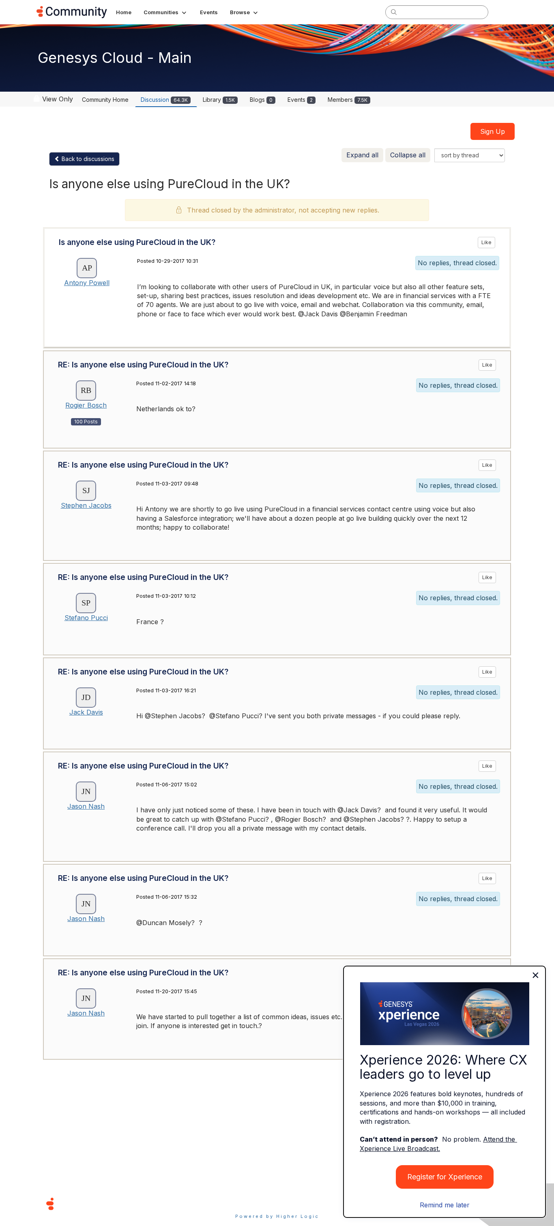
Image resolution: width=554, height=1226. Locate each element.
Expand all (362, 155)
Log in (507, 12)
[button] (165, 12)
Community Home (105, 99)
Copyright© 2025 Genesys (105, 1203)
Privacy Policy (303, 1203)
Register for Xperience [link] (444, 1176)
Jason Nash (86, 806)
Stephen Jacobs (86, 505)
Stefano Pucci (86, 618)
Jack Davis (86, 712)
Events (300, 99)
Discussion (164, 99)
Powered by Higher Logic (277, 1216)
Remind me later (445, 1205)
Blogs (261, 99)
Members (347, 99)
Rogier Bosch (86, 405)
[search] (393, 11)
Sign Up (492, 131)
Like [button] (486, 242)
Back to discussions (87, 158)
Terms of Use (248, 1203)
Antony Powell (87, 283)
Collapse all (407, 155)
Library (219, 99)
